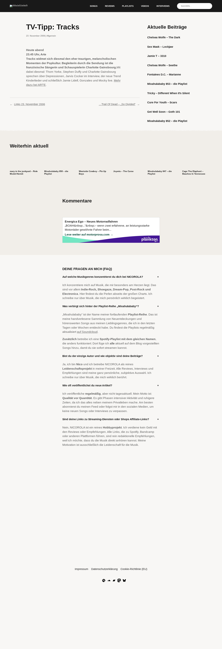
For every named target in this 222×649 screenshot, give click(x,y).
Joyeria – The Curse (123, 171)
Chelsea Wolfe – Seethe (162, 65)
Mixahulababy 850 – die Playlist (56, 172)
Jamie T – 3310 (156, 55)
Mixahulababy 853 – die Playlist (167, 83)
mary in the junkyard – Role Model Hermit (24, 172)
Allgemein (51, 36)
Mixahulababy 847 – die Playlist (160, 172)
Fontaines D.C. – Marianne (164, 74)
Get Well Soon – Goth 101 (163, 111)
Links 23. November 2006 (29, 104)
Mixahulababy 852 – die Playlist (167, 120)
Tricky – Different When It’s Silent (168, 93)
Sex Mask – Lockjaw (160, 46)
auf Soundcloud (87, 331)
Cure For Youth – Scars (162, 102)
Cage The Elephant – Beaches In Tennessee (193, 172)
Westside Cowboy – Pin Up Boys (92, 172)
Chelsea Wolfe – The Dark (163, 37)
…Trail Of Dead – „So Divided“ (117, 104)
